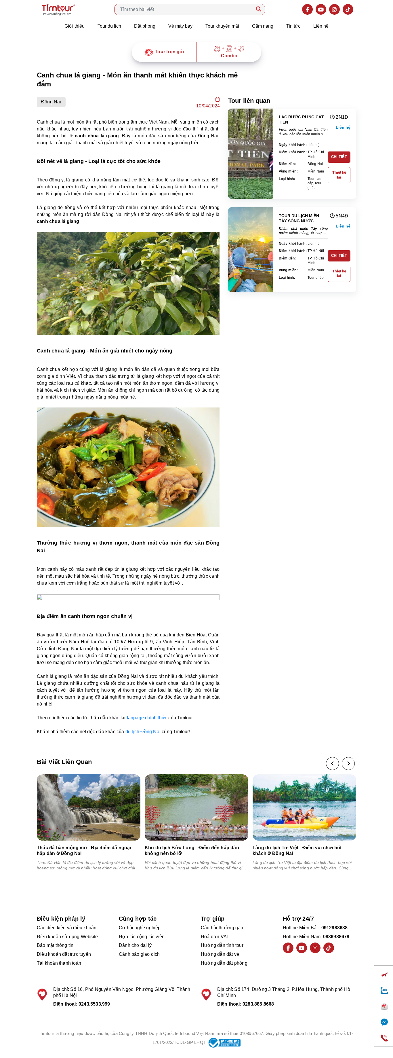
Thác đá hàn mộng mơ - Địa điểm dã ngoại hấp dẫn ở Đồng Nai (84, 850)
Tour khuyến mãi (222, 26)
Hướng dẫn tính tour (222, 945)
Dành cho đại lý (135, 945)
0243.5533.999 (94, 1004)
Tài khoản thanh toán (59, 963)
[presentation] (332, 763)
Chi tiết (339, 157)
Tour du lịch (109, 26)
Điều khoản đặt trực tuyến (64, 954)
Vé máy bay (180, 26)
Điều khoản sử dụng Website (67, 936)
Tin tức (293, 26)
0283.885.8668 (258, 1004)
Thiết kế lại (339, 174)
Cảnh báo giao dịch (139, 954)
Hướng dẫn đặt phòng (224, 963)
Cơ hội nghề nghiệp (140, 927)
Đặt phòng (144, 26)
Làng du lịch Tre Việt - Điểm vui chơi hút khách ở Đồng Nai (297, 850)
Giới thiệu (74, 26)
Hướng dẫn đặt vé (220, 954)
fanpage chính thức (147, 717)
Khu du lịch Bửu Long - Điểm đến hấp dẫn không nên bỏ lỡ (192, 850)
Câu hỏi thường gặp (222, 927)
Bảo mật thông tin (55, 945)
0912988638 (334, 927)
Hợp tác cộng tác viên (142, 936)
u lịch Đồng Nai (144, 731)
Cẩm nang (262, 26)
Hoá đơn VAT (215, 936)
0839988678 (336, 936)
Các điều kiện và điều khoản (66, 927)
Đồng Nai (51, 101)
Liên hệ (321, 26)
